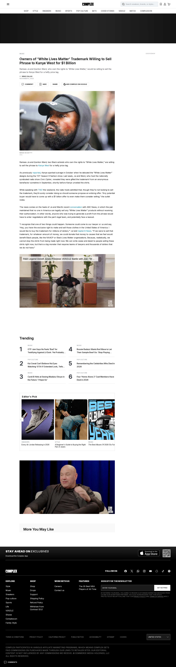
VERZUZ (122, 11)
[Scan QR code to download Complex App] (166, 553)
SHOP (26, 11)
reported (36, 172)
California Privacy (57, 637)
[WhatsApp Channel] (138, 571)
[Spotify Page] (169, 571)
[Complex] (88, 4)
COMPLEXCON (146, 11)
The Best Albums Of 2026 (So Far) (102, 445)
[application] (67, 281)
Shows (9, 615)
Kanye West (43, 165)
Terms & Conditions (15, 637)
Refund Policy (36, 602)
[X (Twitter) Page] (132, 571)
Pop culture (11, 598)
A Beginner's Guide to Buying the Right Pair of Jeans (70, 446)
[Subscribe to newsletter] (162, 588)
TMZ (40, 190)
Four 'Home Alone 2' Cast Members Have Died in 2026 (95, 378)
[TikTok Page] (163, 571)
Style (57, 442)
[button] (158, 637)
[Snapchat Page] (157, 571)
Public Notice (77, 637)
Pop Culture (33, 359)
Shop (32, 586)
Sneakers (25, 442)
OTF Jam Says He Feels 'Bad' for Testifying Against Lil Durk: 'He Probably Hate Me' (46, 351)
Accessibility (95, 637)
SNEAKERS (47, 11)
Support (34, 594)
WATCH (133, 11)
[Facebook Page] (125, 571)
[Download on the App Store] (148, 553)
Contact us (59, 590)
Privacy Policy (140, 596)
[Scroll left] (21, 420)
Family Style (11, 623)
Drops (33, 590)
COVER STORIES (107, 11)
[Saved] (160, 4)
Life (7, 606)
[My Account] (164, 4)
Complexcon (11, 619)
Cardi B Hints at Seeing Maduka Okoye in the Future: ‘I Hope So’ (46, 378)
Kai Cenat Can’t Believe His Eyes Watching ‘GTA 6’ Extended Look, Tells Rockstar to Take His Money (45, 365)
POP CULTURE (82, 11)
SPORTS (68, 11)
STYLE (35, 11)
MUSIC (58, 11)
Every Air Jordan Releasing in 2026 (35, 445)
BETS (94, 11)
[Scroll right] (113, 420)
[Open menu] (8, 4)
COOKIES (123, 637)
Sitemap (110, 637)
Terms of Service (156, 596)
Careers (58, 586)
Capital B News (84, 231)
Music (22, 54)
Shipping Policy (37, 598)
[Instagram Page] (144, 571)
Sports (9, 602)
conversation (76, 207)
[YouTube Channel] (150, 571)
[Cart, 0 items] (168, 4)
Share (55, 84)
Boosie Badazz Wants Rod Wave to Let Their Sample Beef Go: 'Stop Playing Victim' (94, 351)
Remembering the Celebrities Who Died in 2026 (96, 365)
